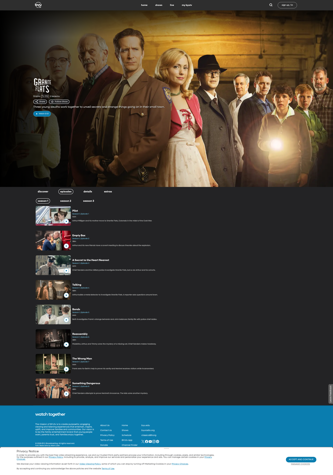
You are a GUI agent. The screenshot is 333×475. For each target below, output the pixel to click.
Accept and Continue (301, 460)
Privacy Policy (107, 435)
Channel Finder (129, 445)
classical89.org (148, 435)
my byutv (187, 5)
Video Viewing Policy (90, 464)
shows (158, 5)
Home (125, 426)
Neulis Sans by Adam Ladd (49, 445)
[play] (66, 221)
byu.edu (145, 426)
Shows (125, 430)
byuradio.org (148, 430)
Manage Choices (300, 464)
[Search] (271, 5)
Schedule (126, 435)
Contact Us (106, 430)
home (144, 5)
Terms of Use (106, 440)
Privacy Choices (180, 464)
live (172, 5)
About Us (104, 426)
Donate (104, 445)
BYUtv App (127, 440)
